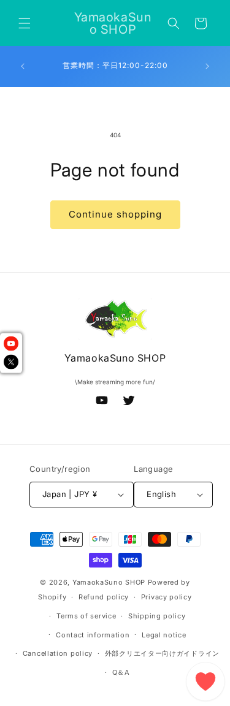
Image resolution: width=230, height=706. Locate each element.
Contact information (92, 635)
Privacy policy (166, 597)
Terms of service (86, 616)
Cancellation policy (58, 653)
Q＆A (121, 672)
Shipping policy (157, 616)
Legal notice (164, 635)
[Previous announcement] (22, 66)
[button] (24, 23)
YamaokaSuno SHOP (108, 582)
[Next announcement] (207, 66)
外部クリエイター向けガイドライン (162, 653)
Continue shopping (115, 214)
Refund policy (104, 597)
